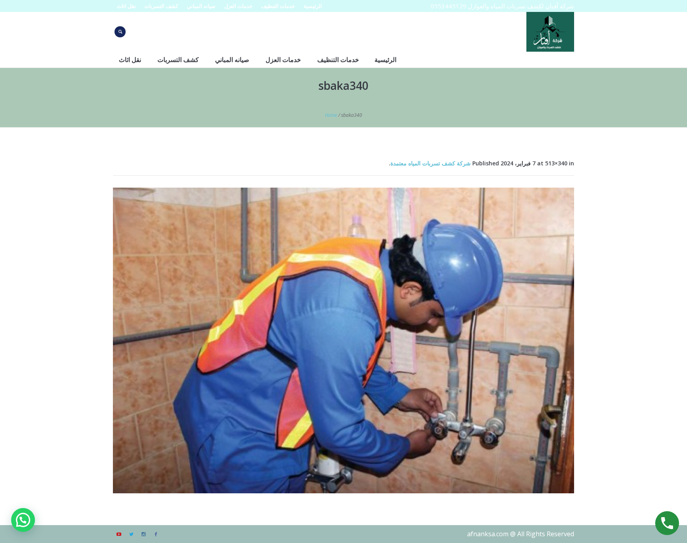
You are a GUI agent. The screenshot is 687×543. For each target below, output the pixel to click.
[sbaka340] (343, 340)
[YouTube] (118, 534)
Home (331, 115)
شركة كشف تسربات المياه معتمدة (430, 163)
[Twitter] (131, 534)
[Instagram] (143, 534)
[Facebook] (155, 534)
